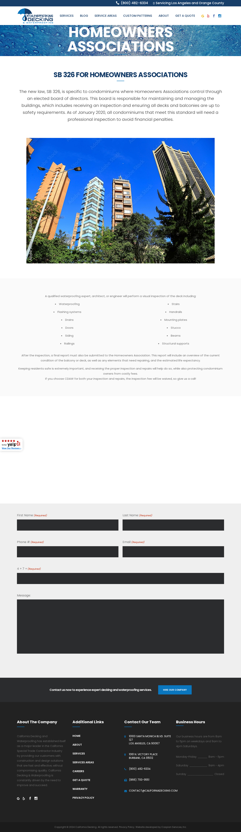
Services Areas (83, 762)
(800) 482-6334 (140, 769)
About (77, 745)
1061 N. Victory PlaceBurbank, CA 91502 (143, 756)
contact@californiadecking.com (153, 790)
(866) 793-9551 (139, 780)
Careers (78, 771)
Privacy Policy (83, 798)
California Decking (86, 827)
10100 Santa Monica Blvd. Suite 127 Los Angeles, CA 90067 (150, 740)
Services (78, 753)
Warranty (79, 789)
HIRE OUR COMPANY (175, 689)
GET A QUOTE (81, 780)
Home (76, 736)
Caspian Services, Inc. (174, 827)
